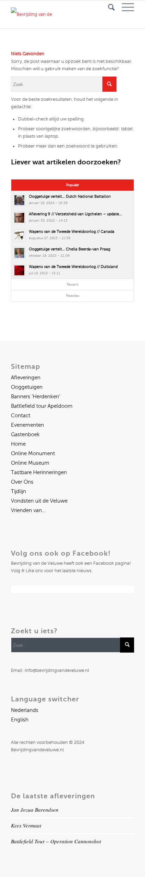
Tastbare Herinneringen (39, 472)
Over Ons (22, 482)
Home (18, 444)
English (20, 719)
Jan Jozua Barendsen (34, 809)
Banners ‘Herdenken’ (35, 396)
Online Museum (30, 463)
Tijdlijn (18, 491)
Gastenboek (25, 434)
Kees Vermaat (26, 825)
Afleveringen (25, 377)
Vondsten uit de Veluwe (39, 501)
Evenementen (27, 425)
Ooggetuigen (27, 387)
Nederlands (24, 710)
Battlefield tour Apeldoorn (41, 406)
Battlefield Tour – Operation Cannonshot (56, 841)
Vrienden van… (28, 510)
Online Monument (33, 453)
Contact (20, 415)
